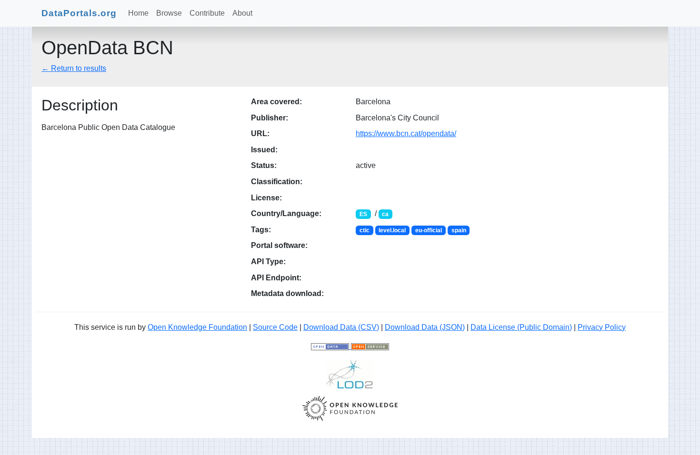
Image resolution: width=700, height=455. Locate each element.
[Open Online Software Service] (370, 346)
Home (138, 13)
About (242, 13)
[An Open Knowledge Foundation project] (350, 408)
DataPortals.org (79, 13)
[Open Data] (331, 346)
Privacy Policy (602, 327)
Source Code (275, 327)
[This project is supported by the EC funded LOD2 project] (350, 373)
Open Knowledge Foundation (197, 327)
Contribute (207, 13)
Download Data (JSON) (425, 327)
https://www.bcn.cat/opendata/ (406, 133)
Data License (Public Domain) (521, 327)
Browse (169, 13)
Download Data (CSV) (341, 327)
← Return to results (73, 68)
